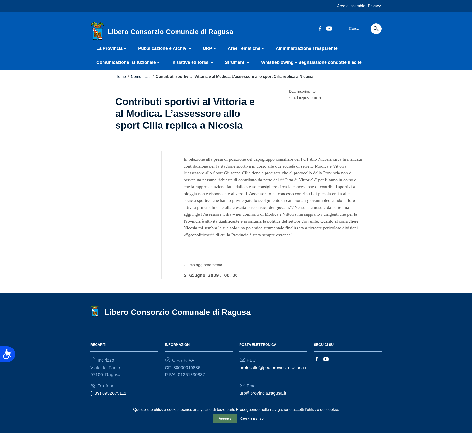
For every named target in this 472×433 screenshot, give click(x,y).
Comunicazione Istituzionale (126, 62)
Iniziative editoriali (190, 62)
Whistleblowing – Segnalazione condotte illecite (311, 62)
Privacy (374, 6)
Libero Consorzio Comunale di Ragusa (177, 312)
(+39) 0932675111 (108, 393)
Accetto (225, 418)
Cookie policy (252, 418)
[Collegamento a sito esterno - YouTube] (329, 28)
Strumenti (235, 62)
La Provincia (109, 48)
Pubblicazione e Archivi (163, 48)
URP (207, 48)
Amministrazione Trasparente (307, 48)
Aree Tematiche (244, 48)
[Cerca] (376, 28)
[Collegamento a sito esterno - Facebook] (320, 28)
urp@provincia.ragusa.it (262, 393)
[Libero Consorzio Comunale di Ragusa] (97, 30)
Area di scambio (351, 6)
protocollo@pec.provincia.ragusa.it (272, 371)
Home (120, 76)
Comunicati (141, 76)
